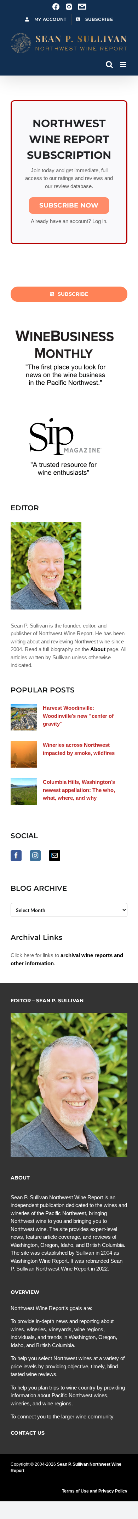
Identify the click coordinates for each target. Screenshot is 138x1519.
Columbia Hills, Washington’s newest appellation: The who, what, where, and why (79, 790)
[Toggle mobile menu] (123, 64)
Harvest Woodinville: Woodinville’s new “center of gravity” (78, 716)
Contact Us (28, 1433)
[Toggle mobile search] (109, 64)
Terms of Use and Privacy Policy (94, 1491)
